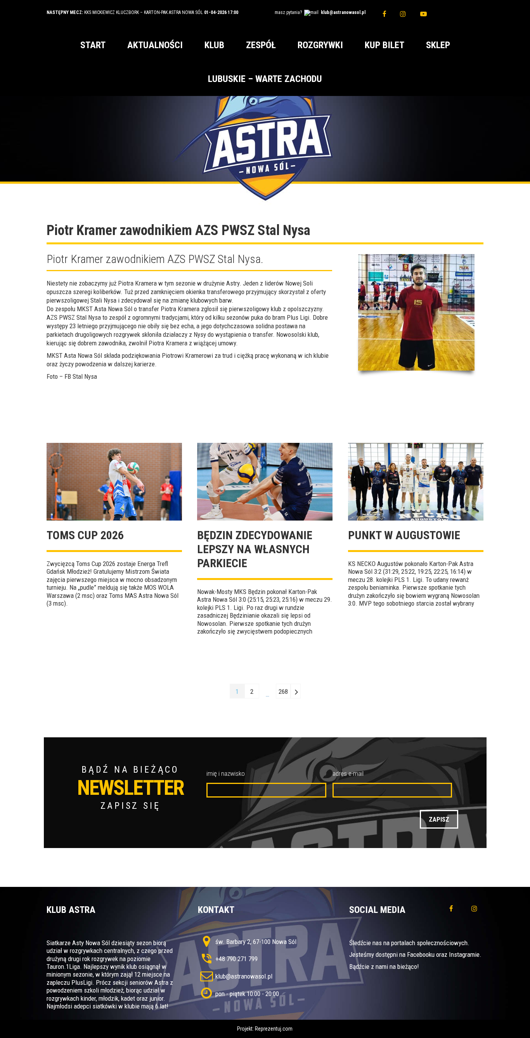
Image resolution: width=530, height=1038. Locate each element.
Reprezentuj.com (274, 1029)
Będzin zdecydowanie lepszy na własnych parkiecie (254, 549)
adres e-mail (348, 773)
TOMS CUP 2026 (85, 535)
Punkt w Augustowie (404, 535)
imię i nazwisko (225, 773)
